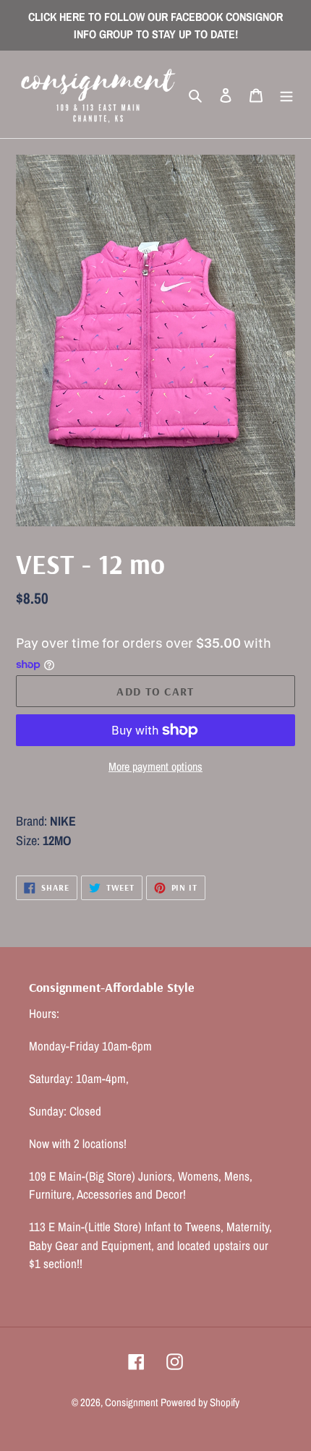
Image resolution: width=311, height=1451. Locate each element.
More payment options (155, 766)
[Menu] (286, 94)
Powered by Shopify (200, 1402)
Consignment (131, 1402)
